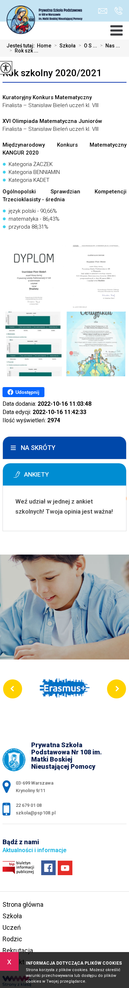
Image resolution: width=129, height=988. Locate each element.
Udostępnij (27, 392)
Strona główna (23, 904)
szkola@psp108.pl (104, 10)
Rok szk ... (23, 50)
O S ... (87, 45)
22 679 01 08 (117, 10)
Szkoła (65, 45)
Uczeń (12, 927)
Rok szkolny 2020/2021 (52, 73)
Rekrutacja (18, 950)
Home (44, 45)
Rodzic (12, 939)
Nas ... (110, 45)
